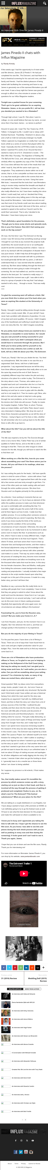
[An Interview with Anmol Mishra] (5, 1021)
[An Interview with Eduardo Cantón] (5, 1088)
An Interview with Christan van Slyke (23, 1103)
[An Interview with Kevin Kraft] (5, 1080)
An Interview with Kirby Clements (22, 1011)
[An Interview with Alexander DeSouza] (5, 1063)
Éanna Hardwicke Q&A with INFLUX (23, 1002)
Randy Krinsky (9, 64)
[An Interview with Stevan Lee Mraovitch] (5, 1038)
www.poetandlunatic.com (30, 856)
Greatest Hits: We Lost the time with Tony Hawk (27, 1069)
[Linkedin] (26, 967)
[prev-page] (22, 1120)
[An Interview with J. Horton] (5, 1096)
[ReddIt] (32, 967)
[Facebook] (3, 967)
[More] (43, 967)
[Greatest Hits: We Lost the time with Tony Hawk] (5, 1072)
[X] (9, 967)
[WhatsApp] (20, 967)
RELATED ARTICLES (15, 989)
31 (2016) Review (9, 978)
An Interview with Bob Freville (21, 1111)
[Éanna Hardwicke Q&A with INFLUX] (5, 1004)
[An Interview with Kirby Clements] (5, 1013)
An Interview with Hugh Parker (22, 1027)
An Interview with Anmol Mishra (22, 1019)
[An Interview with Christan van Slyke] (5, 1105)
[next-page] (25, 1120)
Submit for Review (34, 1163)
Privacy (23, 1163)
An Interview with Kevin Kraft (21, 1078)
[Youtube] (32, 1141)
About (10, 1163)
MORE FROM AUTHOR (32, 989)
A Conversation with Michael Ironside (24, 1053)
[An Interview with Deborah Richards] (5, 996)
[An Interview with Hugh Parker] (5, 1029)
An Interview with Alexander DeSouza (24, 1061)
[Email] (37, 967)
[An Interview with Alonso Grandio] (5, 1046)
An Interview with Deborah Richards (23, 994)
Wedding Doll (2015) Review (37, 979)
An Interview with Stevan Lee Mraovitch (24, 1036)
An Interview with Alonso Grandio (23, 1044)
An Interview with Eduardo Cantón (23, 1086)
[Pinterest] (15, 967)
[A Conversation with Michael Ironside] (5, 1054)
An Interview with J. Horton (20, 1095)
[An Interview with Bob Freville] (5, 1113)
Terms (16, 1163)
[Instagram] (21, 1141)
